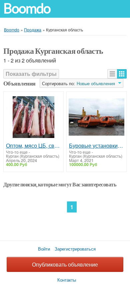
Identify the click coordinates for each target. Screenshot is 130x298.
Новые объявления (96, 84)
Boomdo (27, 8)
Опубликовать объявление (65, 264)
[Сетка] (122, 74)
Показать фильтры (31, 74)
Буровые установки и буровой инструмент (96, 146)
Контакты (66, 280)
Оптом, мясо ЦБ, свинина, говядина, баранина (33, 146)
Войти (44, 249)
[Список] (112, 74)
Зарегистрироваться (75, 249)
